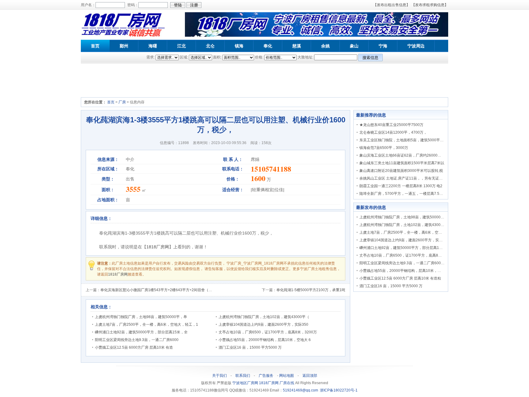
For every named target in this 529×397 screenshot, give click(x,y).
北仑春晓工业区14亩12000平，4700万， (393, 132)
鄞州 (124, 45)
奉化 (268, 45)
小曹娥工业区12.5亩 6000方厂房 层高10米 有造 (134, 347)
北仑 (210, 45)
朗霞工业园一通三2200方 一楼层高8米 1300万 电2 (400, 186)
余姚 (325, 45)
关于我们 (219, 375)
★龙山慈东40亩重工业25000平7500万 (391, 125)
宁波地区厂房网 (245, 383)
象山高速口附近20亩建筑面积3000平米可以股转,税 (401, 171)
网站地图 (286, 375)
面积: (217, 57)
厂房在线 (287, 383)
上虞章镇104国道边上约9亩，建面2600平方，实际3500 (405, 240)
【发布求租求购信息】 (429, 5)
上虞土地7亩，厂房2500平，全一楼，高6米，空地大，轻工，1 (146, 324)
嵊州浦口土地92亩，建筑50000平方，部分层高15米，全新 (407, 248)
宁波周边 (416, 45)
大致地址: (305, 57)
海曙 (152, 45)
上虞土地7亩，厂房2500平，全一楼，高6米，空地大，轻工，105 (413, 232)
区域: (184, 57)
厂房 (122, 102)
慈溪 (296, 45)
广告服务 (266, 375)
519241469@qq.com (300, 390)
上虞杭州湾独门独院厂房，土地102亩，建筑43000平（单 (406, 225)
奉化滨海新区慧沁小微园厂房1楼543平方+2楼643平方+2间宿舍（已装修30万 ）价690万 (173, 290)
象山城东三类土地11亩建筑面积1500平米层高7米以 (401, 163)
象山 (354, 45)
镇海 (239, 45)
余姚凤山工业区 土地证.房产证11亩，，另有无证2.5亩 (403, 178)
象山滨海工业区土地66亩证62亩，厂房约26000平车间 (403, 155)
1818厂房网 (157, 246)
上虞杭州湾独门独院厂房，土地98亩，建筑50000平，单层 (407, 217)
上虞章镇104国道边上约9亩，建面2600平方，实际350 (263, 324)
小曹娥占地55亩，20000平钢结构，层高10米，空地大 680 (407, 271)
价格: (259, 57)
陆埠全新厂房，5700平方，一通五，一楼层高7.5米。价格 (406, 193)
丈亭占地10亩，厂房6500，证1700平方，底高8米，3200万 (268, 332)
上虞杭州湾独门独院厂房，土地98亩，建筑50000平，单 (141, 317)
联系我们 (242, 375)
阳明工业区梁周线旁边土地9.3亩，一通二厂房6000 (136, 340)
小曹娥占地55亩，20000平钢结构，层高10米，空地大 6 (265, 340)
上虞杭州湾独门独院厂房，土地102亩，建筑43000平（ (264, 317)
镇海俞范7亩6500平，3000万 (383, 148)
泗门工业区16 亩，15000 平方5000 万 (250, 347)
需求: (150, 57)
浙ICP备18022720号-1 (339, 390)
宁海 (383, 45)
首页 (95, 45)
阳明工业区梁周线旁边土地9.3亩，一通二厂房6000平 (403, 263)
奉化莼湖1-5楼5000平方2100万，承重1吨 (310, 290)
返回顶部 (309, 375)
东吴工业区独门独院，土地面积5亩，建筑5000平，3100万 (407, 140)
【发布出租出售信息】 (391, 5)
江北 (181, 45)
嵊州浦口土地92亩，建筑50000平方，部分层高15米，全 (141, 332)
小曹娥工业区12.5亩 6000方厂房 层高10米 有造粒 (400, 278)
